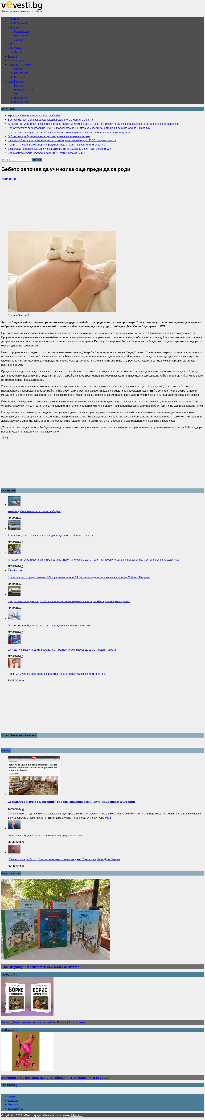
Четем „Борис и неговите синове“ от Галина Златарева (43, 1022)
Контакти (13, 1100)
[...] (109, 818)
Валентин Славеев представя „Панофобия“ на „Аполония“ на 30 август (55, 1077)
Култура (19, 85)
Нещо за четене (23, 89)
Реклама (13, 1104)
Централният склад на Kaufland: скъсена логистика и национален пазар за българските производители (69, 601)
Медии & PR (21, 35)
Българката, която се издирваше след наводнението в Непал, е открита (50, 535)
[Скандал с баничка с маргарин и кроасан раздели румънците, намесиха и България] (34, 794)
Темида (12, 56)
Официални (21, 23)
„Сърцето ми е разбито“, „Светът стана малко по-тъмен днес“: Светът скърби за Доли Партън (64, 859)
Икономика (14, 48)
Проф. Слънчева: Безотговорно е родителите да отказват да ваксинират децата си (57, 674)
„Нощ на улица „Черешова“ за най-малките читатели (41, 966)
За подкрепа (15, 1109)
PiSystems (76, 1115)
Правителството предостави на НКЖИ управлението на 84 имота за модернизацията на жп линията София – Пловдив (79, 577)
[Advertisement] (97, 206)
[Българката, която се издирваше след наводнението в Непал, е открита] (14, 529)
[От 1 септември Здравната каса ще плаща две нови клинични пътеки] (14, 619)
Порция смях (22, 102)
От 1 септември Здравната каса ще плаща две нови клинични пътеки (49, 625)
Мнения (18, 69)
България (13, 27)
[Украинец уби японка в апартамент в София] (14, 505)
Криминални (21, 31)
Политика (13, 19)
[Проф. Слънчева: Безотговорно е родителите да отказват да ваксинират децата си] (14, 667)
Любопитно (21, 98)
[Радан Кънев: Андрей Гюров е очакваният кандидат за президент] (14, 828)
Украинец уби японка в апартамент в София (34, 511)
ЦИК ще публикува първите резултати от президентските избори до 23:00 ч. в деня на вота (62, 650)
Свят (11, 44)
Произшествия (16, 60)
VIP (16, 94)
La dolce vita (15, 81)
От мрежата (21, 73)
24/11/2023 (7, 179)
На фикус (19, 77)
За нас (12, 1096)
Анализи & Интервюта (21, 65)
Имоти (18, 52)
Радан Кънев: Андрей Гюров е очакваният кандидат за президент (46, 835)
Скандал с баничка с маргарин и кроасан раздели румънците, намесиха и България (71, 801)
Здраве (18, 40)
